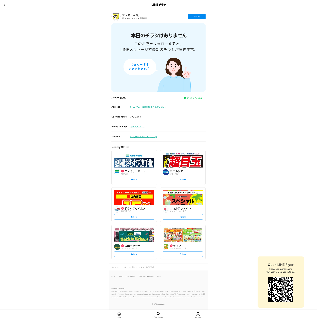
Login (159, 276)
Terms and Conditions (146, 276)
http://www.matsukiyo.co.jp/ (143, 136)
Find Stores (158, 317)
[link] (116, 16)
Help (120, 276)
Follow (197, 17)
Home (119, 317)
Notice (113, 276)
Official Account (195, 98)
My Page (198, 317)
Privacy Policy (130, 276)
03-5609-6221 (137, 126)
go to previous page (5, 4)
